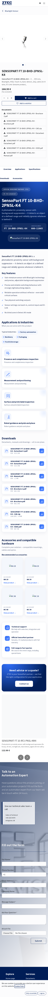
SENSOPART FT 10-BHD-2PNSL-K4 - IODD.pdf (24, 148)
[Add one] (12, 98)
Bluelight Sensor (11, 11)
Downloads (4, 178)
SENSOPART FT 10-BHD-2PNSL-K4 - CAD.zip (24, 128)
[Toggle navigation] (44, 3)
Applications (20, 169)
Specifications (34, 169)
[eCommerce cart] (40, 3)
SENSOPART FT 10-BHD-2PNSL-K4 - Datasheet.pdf (19, 141)
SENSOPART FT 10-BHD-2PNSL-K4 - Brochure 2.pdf (23, 114)
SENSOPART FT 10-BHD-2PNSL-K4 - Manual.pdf (19, 154)
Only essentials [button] (31, 993)
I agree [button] (42, 993)
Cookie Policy (19, 986)
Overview (7, 169)
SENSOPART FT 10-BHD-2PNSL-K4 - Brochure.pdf (19, 122)
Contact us (24, 684)
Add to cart (31, 98)
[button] (2, 38)
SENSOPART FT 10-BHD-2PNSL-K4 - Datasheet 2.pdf (24, 134)
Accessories (17, 178)
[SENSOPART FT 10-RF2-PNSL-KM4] (24, 716)
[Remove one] (4, 98)
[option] (24, 724)
